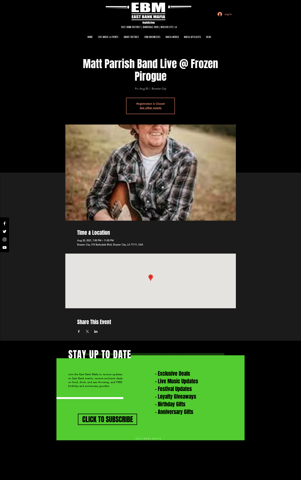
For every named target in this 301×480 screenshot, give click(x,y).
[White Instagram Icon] (4, 239)
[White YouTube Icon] (4, 247)
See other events (150, 108)
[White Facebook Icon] (4, 223)
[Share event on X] (87, 331)
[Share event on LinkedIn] (96, 331)
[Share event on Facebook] (78, 331)
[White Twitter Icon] (4, 231)
